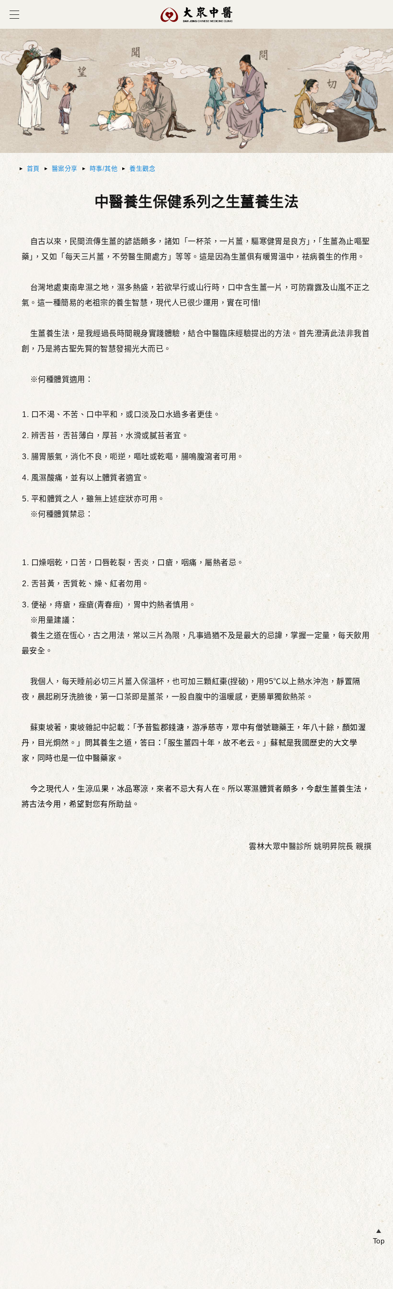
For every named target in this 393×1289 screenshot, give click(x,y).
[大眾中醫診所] (196, 27)
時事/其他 (103, 168)
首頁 (33, 168)
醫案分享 (65, 168)
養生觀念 (142, 168)
